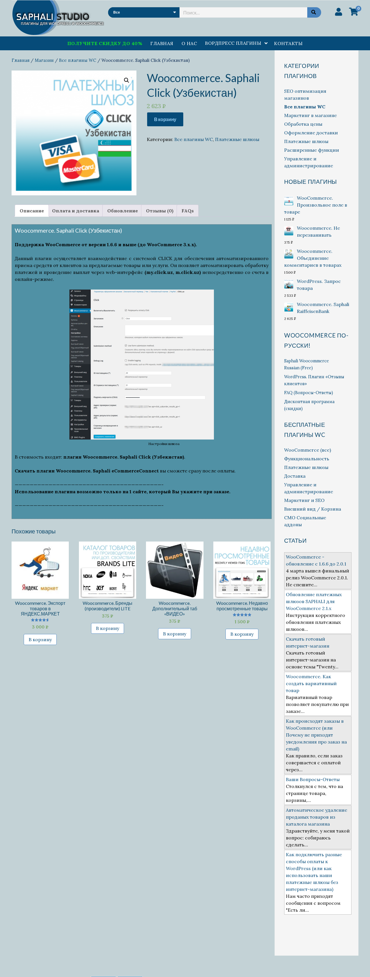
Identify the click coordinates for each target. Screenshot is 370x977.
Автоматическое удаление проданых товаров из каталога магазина (316, 817)
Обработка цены (303, 124)
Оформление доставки (311, 133)
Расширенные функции (311, 150)
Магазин (44, 60)
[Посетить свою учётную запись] (338, 12)
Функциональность (306, 458)
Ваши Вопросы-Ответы (313, 779)
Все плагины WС (77, 60)
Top (356, 963)
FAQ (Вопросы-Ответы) (308, 392)
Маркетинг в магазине (310, 115)
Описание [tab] (32, 211)
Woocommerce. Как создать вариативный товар (311, 683)
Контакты (288, 43)
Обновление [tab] (122, 211)
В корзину (165, 119)
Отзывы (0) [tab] (159, 211)
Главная (161, 43)
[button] (126, 80)
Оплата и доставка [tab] (75, 211)
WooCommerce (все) (307, 450)
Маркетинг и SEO (304, 500)
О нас (189, 43)
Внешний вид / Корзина (312, 509)
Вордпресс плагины (233, 43)
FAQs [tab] (188, 211)
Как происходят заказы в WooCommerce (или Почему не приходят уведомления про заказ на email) (316, 735)
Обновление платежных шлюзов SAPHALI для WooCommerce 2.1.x (314, 601)
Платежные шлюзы (237, 139)
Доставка (295, 476)
